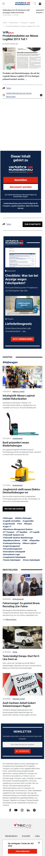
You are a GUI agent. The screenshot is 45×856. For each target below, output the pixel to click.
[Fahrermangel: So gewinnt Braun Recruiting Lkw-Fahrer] (22, 584)
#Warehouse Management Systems (17, 529)
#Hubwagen (10, 362)
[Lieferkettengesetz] (22, 306)
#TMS (24, 540)
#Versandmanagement (12, 549)
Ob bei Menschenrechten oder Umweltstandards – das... (18, 330)
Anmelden (20, 180)
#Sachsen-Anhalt (18, 699)
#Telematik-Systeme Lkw (13, 535)
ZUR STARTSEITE (32, 224)
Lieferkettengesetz (18, 324)
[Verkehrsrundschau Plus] (8, 32)
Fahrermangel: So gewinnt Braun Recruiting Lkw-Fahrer (21, 605)
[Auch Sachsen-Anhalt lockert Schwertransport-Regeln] (22, 684)
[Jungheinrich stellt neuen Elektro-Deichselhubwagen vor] (22, 471)
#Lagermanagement (11, 546)
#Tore (19, 524)
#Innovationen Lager (11, 554)
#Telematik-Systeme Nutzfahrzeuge (18, 538)
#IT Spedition (21, 532)
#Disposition (34, 540)
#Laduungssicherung (11, 543)
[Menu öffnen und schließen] (4, 3)
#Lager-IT (7, 526)
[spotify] (34, 810)
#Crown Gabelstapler (31, 560)
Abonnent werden (21, 187)
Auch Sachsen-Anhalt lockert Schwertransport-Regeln (19, 704)
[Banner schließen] (38, 842)
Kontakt (26, 836)
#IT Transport (8, 532)
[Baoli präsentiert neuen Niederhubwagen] (22, 424)
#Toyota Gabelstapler (11, 560)
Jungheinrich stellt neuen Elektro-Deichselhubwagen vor (22, 491)
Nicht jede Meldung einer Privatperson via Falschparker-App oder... (21, 289)
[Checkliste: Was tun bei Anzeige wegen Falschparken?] (22, 257)
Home (5, 23)
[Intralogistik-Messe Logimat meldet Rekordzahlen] (22, 377)
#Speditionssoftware (11, 540)
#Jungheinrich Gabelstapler (14, 557)
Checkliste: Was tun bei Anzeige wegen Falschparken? (21, 279)
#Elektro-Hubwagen (23, 518)
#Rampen (28, 524)
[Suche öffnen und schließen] (34, 4)
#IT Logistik (34, 532)
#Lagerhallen (28, 521)
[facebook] (10, 810)
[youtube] (15, 810)
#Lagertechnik (9, 524)
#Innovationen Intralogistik (14, 552)
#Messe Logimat (18, 391)
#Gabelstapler (17, 438)
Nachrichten (13, 23)
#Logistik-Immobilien (11, 521)
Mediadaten (11, 836)
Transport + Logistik (28, 23)
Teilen (8, 88)
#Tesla (14, 652)
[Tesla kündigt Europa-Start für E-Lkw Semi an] (22, 637)
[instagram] (22, 810)
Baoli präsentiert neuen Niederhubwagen (16, 444)
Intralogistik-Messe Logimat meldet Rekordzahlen (19, 397)
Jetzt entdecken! (22, 851)
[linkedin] (28, 810)
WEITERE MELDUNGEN (13, 509)
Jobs (37, 836)
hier (21, 208)
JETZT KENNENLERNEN (22, 339)
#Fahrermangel (18, 599)
